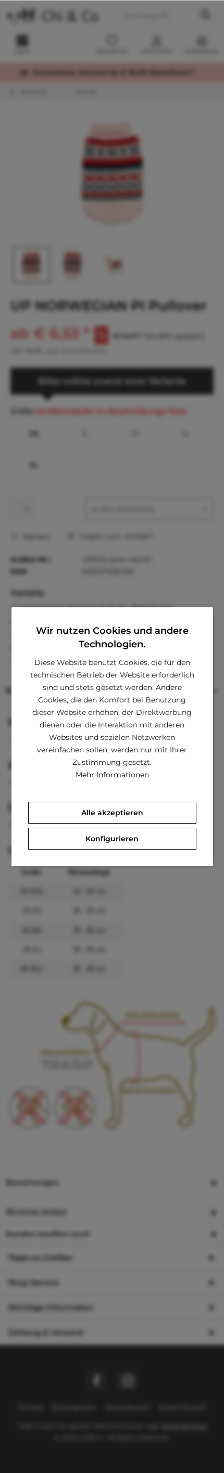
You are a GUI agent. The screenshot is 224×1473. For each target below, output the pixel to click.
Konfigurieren (112, 838)
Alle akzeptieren (112, 812)
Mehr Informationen (112, 774)
